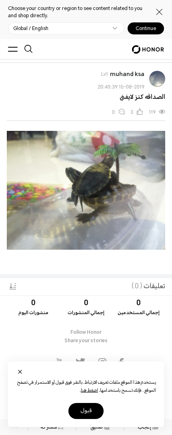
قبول (86, 411)
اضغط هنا (89, 391)
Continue (146, 28)
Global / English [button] (30, 28)
